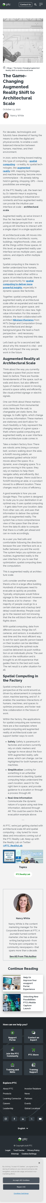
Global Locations (32, 1108)
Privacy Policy (33, 1150)
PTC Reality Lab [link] (23, 874)
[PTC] (23, 1139)
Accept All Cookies (21, 1180)
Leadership (8, 1108)
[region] (21, 1180)
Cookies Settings (29, 1154)
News (27, 1093)
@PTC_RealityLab (12, 845)
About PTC (8, 1089)
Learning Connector (12, 1098)
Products (7, 1093)
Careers (6, 1103)
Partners (28, 1098)
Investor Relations (33, 1089)
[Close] (39, 1163)
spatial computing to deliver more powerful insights (18, 284)
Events (28, 1103)
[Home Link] (4, 68)
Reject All (21, 1187)
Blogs (9, 68)
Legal (7, 1150)
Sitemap (15, 1154)
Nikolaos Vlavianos (23, 320)
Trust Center (19, 1150)
